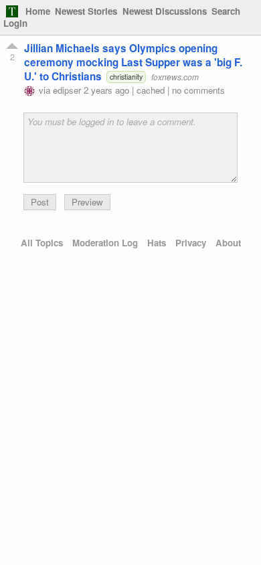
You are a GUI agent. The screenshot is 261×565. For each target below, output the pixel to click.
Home (37, 11)
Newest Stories (86, 11)
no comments (198, 90)
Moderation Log (105, 242)
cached (151, 90)
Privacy (190, 242)
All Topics (42, 242)
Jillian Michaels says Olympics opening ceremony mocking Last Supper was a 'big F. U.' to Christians (133, 62)
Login (15, 23)
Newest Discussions (164, 11)
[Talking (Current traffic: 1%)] (12, 11)
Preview (87, 201)
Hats (156, 242)
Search (225, 11)
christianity (126, 77)
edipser (67, 90)
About (228, 242)
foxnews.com (175, 76)
